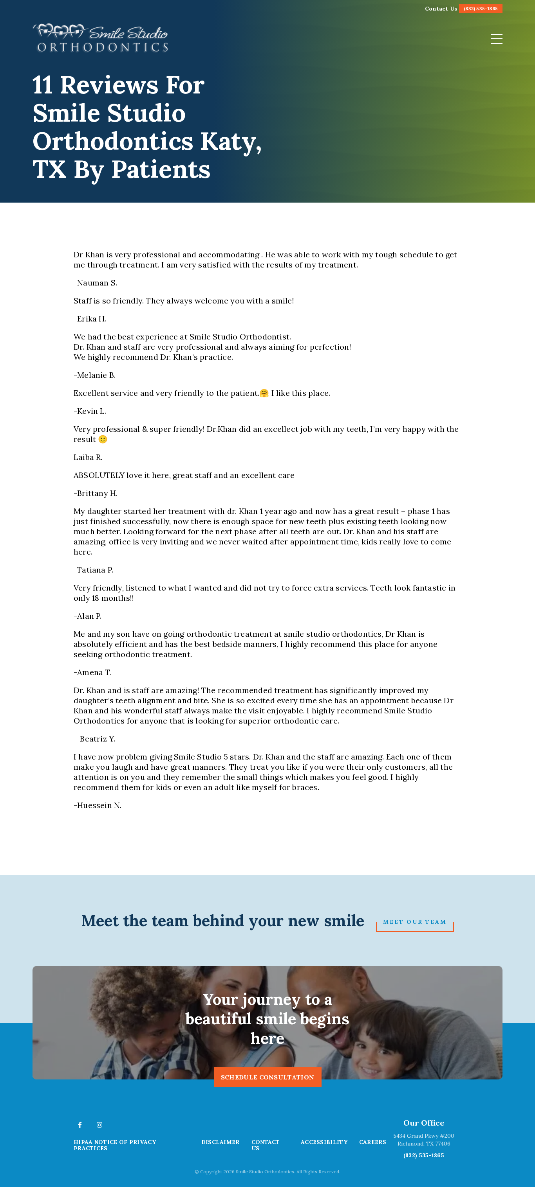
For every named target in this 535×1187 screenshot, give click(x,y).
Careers (372, 1142)
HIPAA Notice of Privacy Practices (115, 1145)
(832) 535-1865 (423, 1155)
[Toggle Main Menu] (496, 39)
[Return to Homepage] (101, 38)
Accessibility (324, 1142)
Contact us (265, 1145)
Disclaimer (220, 1142)
